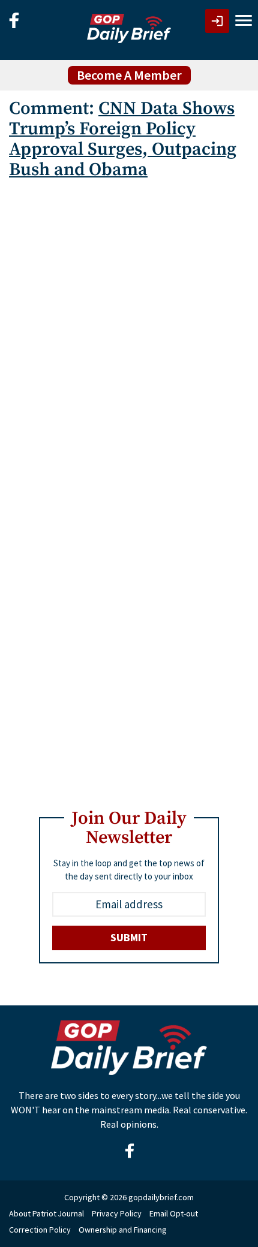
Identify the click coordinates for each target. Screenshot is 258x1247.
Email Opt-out (173, 1213)
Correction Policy (40, 1229)
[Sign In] (217, 21)
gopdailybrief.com (161, 1197)
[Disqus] (129, 340)
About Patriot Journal (46, 1213)
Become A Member (129, 75)
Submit (129, 937)
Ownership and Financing (123, 1229)
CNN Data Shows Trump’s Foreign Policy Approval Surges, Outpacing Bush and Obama (122, 139)
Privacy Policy (117, 1213)
